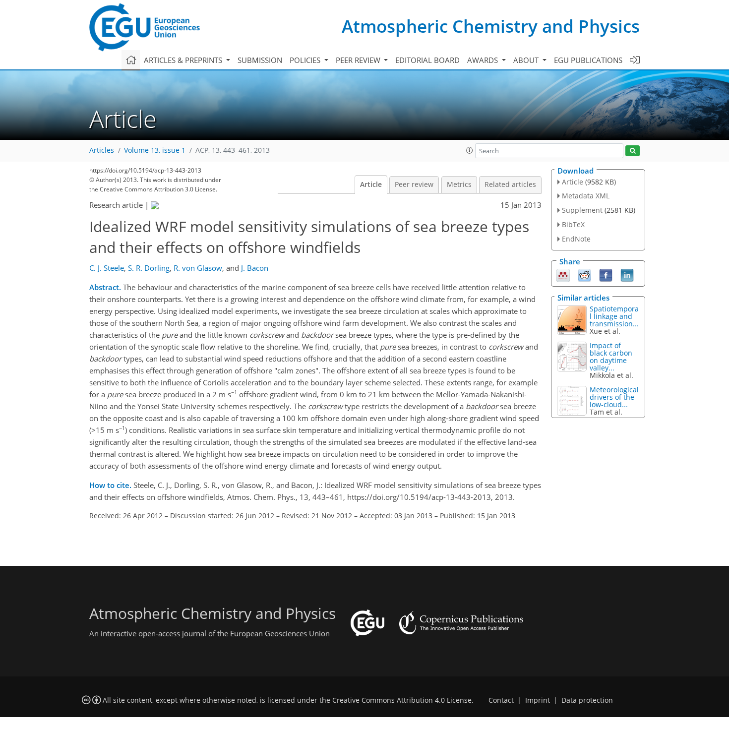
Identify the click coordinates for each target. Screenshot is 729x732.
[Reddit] (584, 274)
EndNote (576, 239)
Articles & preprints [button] (184, 60)
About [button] (527, 60)
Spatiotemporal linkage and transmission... (614, 316)
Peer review (414, 184)
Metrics (459, 184)
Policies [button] (306, 60)
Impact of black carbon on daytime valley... (611, 356)
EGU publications (588, 60)
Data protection (587, 700)
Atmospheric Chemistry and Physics (491, 26)
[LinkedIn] (627, 274)
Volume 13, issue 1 (154, 150)
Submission (260, 60)
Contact (501, 700)
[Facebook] (605, 274)
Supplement (582, 210)
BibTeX (573, 224)
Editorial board (427, 60)
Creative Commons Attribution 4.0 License (402, 700)
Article (371, 184)
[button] (469, 150)
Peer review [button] (359, 60)
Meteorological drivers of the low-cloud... (614, 397)
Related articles (510, 184)
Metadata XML (585, 195)
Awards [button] (483, 60)
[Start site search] (632, 151)
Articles (101, 150)
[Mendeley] (563, 274)
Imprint (537, 700)
